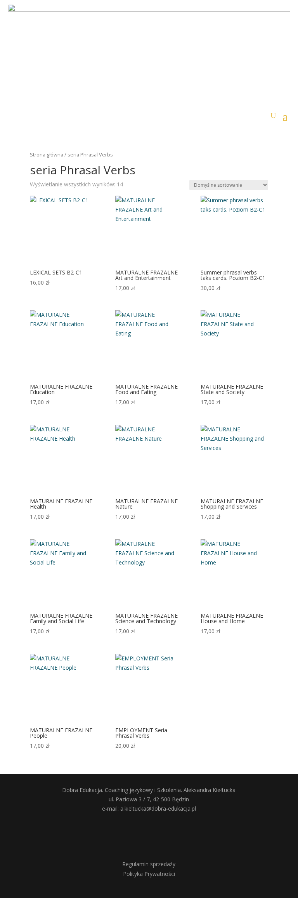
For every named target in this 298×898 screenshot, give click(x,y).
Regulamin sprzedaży (148, 864)
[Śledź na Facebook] (137, 834)
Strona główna (46, 154)
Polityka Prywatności (149, 873)
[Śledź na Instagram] (160, 834)
